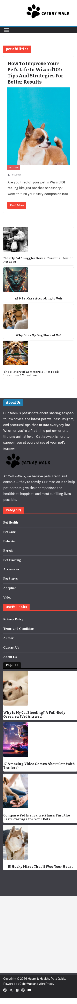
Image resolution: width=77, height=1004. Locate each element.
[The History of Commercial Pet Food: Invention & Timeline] (38, 353)
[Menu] (6, 30)
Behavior (9, 541)
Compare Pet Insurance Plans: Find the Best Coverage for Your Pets (36, 817)
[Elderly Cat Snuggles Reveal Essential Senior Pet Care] (38, 239)
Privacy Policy (13, 619)
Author (8, 638)
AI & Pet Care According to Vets (39, 298)
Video (7, 597)
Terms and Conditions (18, 628)
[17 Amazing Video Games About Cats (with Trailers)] (40, 739)
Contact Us (11, 647)
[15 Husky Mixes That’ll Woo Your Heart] (40, 842)
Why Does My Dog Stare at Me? (39, 335)
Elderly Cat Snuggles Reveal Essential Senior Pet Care (38, 260)
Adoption (9, 588)
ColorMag (26, 983)
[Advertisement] (38, 934)
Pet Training (12, 560)
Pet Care (13, 167)
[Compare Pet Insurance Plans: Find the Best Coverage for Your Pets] (40, 791)
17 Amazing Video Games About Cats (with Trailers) (39, 766)
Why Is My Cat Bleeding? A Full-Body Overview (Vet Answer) (34, 714)
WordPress (46, 983)
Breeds (8, 550)
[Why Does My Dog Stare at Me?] (38, 316)
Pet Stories (10, 578)
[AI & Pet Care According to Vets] (38, 279)
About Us (10, 657)
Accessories (11, 569)
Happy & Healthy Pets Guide (46, 978)
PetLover (16, 174)
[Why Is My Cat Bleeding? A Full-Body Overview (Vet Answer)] (40, 688)
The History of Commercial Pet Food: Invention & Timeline (31, 373)
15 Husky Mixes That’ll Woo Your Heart (40, 867)
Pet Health (10, 522)
